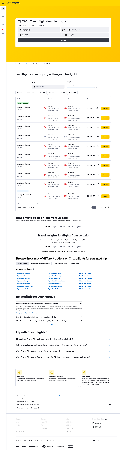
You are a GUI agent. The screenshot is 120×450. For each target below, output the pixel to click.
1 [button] (94, 207)
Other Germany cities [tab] (60, 263)
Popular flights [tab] (75, 263)
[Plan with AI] (3, 24)
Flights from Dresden (54, 278)
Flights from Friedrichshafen (56, 281)
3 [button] (101, 207)
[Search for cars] (3, 16)
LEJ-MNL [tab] (78, 227)
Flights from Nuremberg (55, 273)
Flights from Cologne (85, 278)
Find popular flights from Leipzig (26, 313)
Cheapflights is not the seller (26, 401)
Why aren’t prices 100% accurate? (28, 408)
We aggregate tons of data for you (28, 404)
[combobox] (22, 25)
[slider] (95, 87)
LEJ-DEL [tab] (70, 227)
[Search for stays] (3, 12)
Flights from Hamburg (54, 275)
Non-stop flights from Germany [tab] (40, 263)
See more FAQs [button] (49, 325)
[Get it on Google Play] (97, 422)
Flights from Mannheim (23, 283)
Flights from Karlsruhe (85, 281)
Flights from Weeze (85, 283)
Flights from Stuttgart (23, 281)
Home (16, 63)
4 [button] (105, 207)
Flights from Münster (85, 286)
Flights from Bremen (85, 275)
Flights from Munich (85, 273)
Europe (22, 63)
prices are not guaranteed (54, 395)
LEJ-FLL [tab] (55, 227)
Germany (28, 63)
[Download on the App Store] (97, 427)
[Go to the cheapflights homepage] (14, 3)
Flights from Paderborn (55, 289)
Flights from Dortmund (54, 283)
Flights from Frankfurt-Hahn (25, 286)
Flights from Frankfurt (23, 273)
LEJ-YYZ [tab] (47, 227)
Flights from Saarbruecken (87, 289)
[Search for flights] (3, 9)
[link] (94, 441)
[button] (3, 3)
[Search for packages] (3, 20)
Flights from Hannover (23, 278)
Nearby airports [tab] (22, 263)
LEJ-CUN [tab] (62, 227)
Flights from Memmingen (55, 286)
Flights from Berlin (22, 275)
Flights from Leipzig (22, 289)
